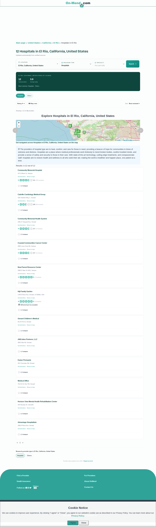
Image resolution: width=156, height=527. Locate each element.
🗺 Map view (33, 103)
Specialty (100, 62)
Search (131, 64)
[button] (15, 130)
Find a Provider (23, 475)
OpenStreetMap (127, 140)
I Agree (73, 523)
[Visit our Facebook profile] (26, 488)
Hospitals (20, 95)
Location (23, 62)
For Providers (89, 475)
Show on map (31, 176)
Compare (25, 186)
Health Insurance (23, 481)
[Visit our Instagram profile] (28, 488)
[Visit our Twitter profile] (30, 488)
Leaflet (118, 140)
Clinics (29, 95)
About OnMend (90, 481)
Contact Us (88, 487)
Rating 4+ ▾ (21, 103)
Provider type (68, 62)
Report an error (88, 461)
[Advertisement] (78, 24)
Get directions (22, 176)
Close (83, 523)
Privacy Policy (77, 516)
